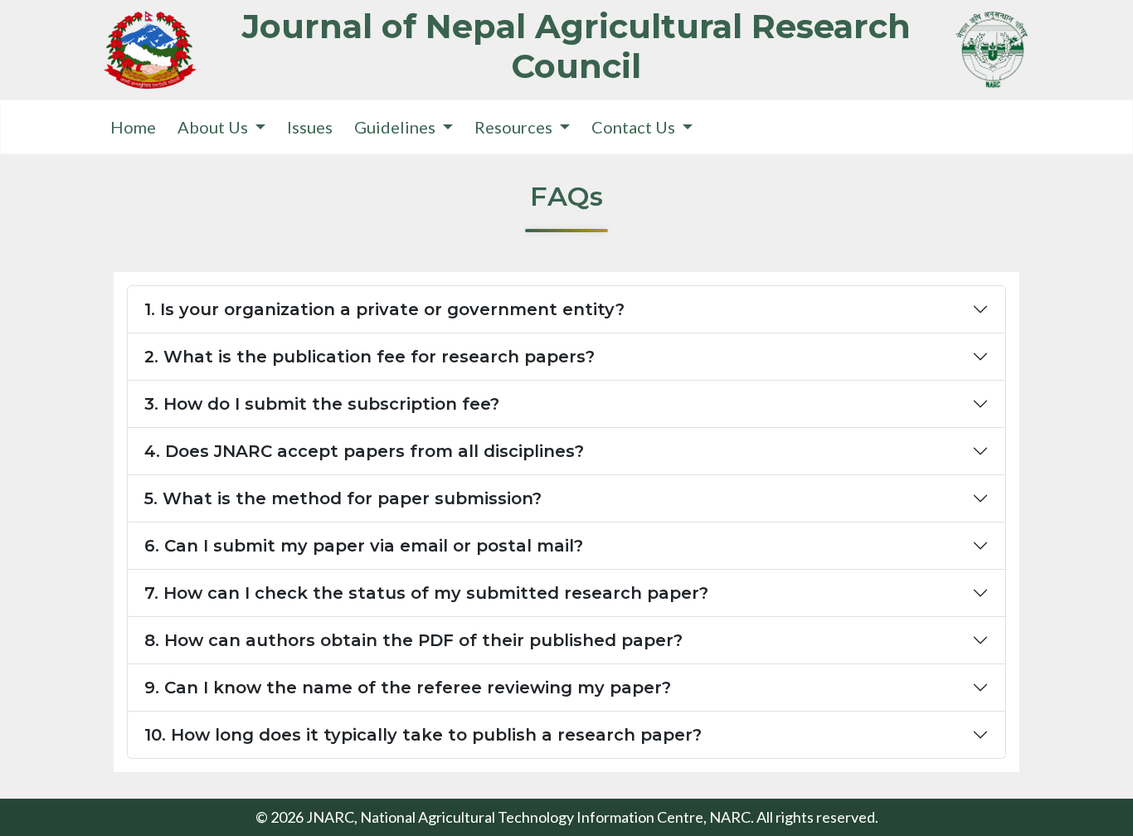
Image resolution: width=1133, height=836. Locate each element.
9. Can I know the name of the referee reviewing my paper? (407, 687)
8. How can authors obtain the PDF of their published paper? (413, 640)
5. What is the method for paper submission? (343, 498)
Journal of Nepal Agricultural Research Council (576, 46)
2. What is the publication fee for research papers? (369, 357)
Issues (310, 127)
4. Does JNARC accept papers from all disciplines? (364, 451)
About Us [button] (214, 127)
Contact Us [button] (634, 127)
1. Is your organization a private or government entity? (384, 309)
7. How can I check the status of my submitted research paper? (426, 593)
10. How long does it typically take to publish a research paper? (423, 735)
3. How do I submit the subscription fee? (321, 404)
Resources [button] (515, 127)
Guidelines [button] (396, 127)
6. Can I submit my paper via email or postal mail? (363, 546)
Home (133, 127)
